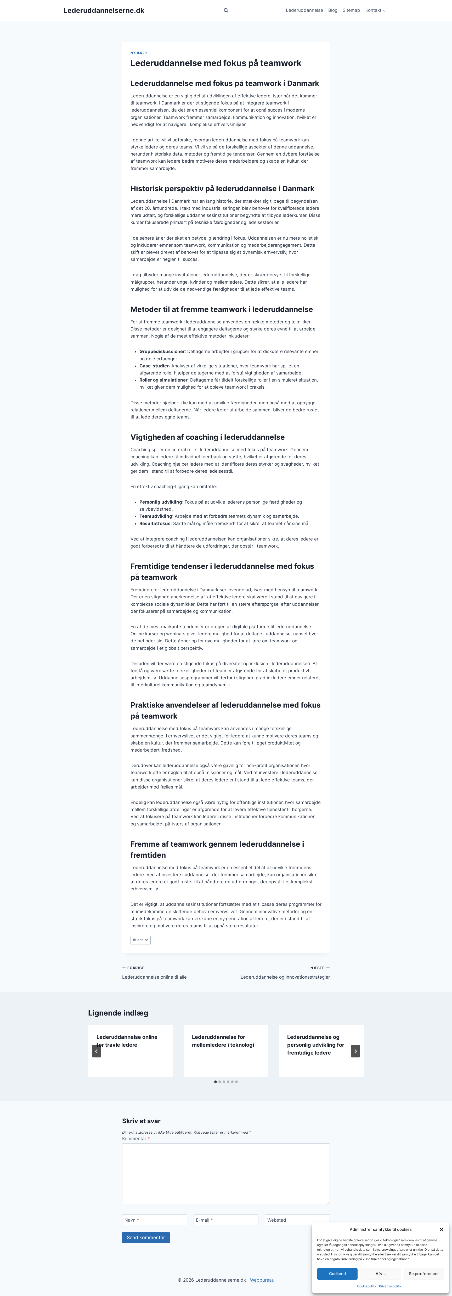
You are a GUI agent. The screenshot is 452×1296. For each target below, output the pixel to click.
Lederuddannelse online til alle (154, 973)
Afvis (381, 1273)
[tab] (215, 1081)
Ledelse (140, 940)
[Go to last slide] (96, 1051)
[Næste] (355, 1051)
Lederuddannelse (304, 10)
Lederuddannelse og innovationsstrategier (285, 973)
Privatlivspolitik (390, 1286)
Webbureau (262, 1280)
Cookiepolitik (366, 1286)
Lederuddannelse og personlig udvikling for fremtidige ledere (315, 1045)
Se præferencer (424, 1273)
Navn (132, 1220)
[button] (441, 1229)
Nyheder (139, 53)
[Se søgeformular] (226, 10)
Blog (332, 10)
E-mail (204, 1220)
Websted (276, 1220)
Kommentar (136, 1138)
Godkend (337, 1273)
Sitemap (351, 10)
